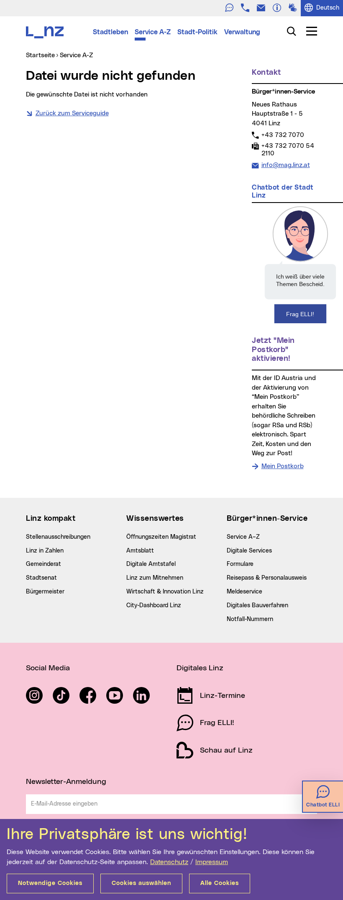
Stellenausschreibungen (58, 537)
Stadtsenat (41, 578)
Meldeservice (244, 592)
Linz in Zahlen (45, 551)
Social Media (48, 668)
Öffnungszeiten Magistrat (161, 537)
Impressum (211, 862)
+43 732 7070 (282, 135)
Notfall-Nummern (250, 619)
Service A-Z (153, 32)
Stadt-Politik (197, 32)
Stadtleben (110, 32)
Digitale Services (249, 551)
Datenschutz (169, 862)
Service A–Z (243, 537)
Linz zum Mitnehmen (154, 578)
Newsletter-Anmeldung (66, 782)
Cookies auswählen (141, 883)
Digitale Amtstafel (151, 564)
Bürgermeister (45, 592)
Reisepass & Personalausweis (267, 578)
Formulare (240, 564)
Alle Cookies (219, 883)
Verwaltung (242, 32)
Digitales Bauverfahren (257, 605)
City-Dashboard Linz (153, 605)
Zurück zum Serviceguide (72, 113)
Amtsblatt (140, 551)
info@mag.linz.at (285, 165)
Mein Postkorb (282, 466)
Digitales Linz (200, 668)
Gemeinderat (43, 564)
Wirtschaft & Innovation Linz (165, 592)
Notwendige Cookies (50, 883)
